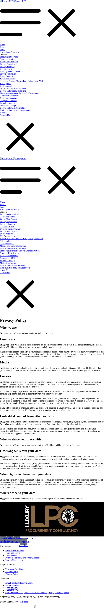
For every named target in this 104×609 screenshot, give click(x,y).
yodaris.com (22, 602)
